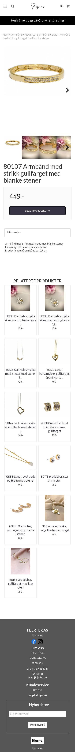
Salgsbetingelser (37, 695)
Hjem (5, 34)
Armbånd (16, 34)
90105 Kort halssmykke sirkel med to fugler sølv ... (20, 320)
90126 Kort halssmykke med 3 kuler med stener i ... (20, 373)
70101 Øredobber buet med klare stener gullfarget (54, 427)
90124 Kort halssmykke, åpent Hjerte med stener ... (20, 427)
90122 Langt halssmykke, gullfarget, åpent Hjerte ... (54, 373)
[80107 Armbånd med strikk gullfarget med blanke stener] (37, 71)
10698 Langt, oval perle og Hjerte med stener (20, 478)
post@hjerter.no (37, 677)
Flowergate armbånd (37, 34)
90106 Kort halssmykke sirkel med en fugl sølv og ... (54, 320)
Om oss (37, 690)
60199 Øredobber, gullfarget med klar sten (20, 583)
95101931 (37, 674)
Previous (9, 90)
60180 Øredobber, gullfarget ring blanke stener (21, 530)
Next (65, 90)
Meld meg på (37, 724)
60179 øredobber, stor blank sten (54, 478)
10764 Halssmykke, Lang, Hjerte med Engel (54, 528)
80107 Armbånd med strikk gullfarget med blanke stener (36, 36)
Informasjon (14, 232)
